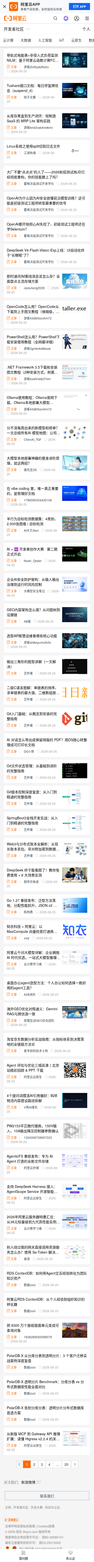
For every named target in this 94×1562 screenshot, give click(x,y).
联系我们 (47, 1495)
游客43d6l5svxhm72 (38, 318)
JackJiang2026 (34, 288)
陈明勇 (28, 912)
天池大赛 (37, 1507)
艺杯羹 (28, 673)
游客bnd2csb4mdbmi (38, 127)
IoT (61, 40)
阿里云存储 (31, 1168)
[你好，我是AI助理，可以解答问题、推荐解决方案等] (66, 18)
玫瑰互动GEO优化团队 (39, 1020)
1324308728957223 (38, 1137)
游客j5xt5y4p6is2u (36, 67)
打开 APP (79, 6)
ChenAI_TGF (32, 439)
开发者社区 (20, 1507)
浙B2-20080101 (53, 1537)
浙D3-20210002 (50, 1542)
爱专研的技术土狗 (36, 1051)
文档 (8, 1507)
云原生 (76, 40)
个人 (86, 29)
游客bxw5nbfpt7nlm (37, 379)
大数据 (26, 40)
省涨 (27, 1259)
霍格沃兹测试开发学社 (39, 183)
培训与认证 (52, 1507)
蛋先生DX (30, 470)
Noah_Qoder (33, 561)
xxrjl (26, 938)
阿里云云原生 (33, 1077)
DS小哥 (29, 751)
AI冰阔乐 (30, 994)
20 (66, 1464)
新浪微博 (28, 1482)
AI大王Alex (31, 530)
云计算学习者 (33, 964)
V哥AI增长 (31, 1107)
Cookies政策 (46, 1526)
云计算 (8, 40)
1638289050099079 (38, 1337)
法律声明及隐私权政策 (20, 1526)
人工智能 (45, 40)
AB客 (27, 621)
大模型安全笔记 (34, 591)
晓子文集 (30, 97)
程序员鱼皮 (31, 881)
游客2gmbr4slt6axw (37, 348)
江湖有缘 (30, 153)
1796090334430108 (38, 500)
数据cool (30, 1285)
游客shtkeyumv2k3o (37, 642)
